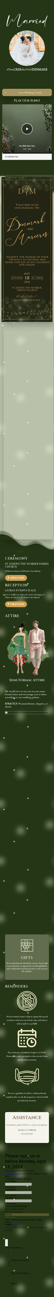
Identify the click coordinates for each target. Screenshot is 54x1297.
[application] (27, 129)
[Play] (27, 128)
